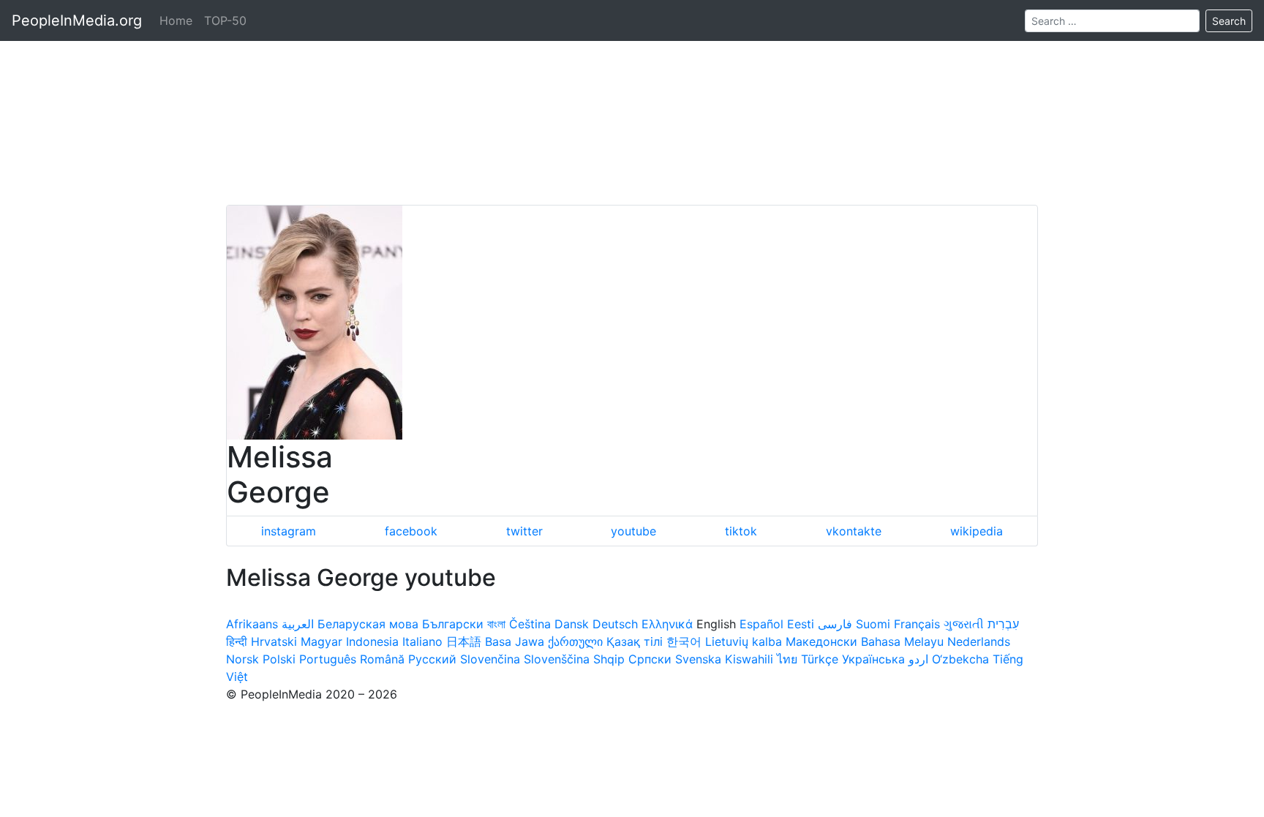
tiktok (741, 531)
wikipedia (976, 531)
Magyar (321, 641)
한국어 (683, 641)
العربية (298, 624)
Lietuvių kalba (743, 641)
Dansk (571, 624)
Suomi (873, 624)
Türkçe (819, 659)
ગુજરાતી (964, 624)
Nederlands (978, 641)
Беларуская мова (367, 624)
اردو (918, 659)
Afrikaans (252, 624)
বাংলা (496, 624)
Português (327, 659)
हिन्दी (236, 641)
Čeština (530, 624)
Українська (873, 659)
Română (382, 659)
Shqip (609, 659)
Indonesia (372, 641)
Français (917, 624)
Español (761, 624)
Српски (650, 659)
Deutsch (615, 624)
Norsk (242, 659)
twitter (524, 531)
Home (175, 20)
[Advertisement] (632, 102)
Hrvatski (274, 641)
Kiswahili (749, 659)
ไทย (787, 659)
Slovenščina (557, 659)
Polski (279, 659)
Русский (432, 659)
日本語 (463, 641)
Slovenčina (490, 659)
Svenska (698, 659)
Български (453, 624)
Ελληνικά (667, 624)
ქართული (575, 641)
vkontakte (853, 531)
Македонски (821, 641)
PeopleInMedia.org (77, 20)
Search (1229, 21)
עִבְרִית (1003, 624)
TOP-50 (225, 20)
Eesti (800, 624)
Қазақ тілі (634, 641)
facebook (411, 531)
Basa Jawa (514, 641)
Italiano (422, 641)
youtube (633, 531)
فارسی (835, 624)
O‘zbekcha (960, 659)
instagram (288, 531)
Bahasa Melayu (902, 641)
